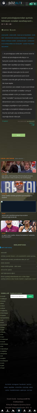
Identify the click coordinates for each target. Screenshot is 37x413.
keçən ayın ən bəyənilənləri (24, 35)
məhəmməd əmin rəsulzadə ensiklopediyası (16, 37)
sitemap (25, 387)
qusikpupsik (31, 121)
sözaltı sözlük (12, 35)
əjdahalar (6, 30)
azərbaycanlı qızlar (22, 40)
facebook (22, 384)
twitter (29, 384)
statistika (18, 387)
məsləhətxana (20, 245)
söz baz (29, 390)
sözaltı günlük (4, 35)
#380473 (31, 123)
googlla (13, 30)
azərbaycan (31, 37)
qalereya (23, 390)
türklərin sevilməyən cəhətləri (8, 40)
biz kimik (8, 384)
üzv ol (18, 135)
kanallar (5, 293)
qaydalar (11, 387)
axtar (30, 296)
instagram (15, 384)
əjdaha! (5, 121)
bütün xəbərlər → (19, 158)
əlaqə (6, 387)
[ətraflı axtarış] (35, 3)
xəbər (31, 387)
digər (32, 2)
